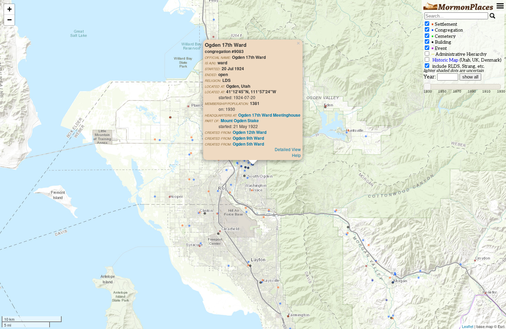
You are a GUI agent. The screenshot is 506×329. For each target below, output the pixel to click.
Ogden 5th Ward (248, 144)
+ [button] (9, 9)
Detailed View (288, 149)
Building (440, 42)
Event (438, 48)
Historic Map (445, 60)
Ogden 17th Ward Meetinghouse (269, 115)
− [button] (9, 19)
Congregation (446, 30)
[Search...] (492, 15)
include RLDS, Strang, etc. (457, 66)
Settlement (443, 24)
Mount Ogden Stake (240, 120)
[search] (456, 15)
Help (296, 155)
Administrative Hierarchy (458, 54)
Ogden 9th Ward (248, 138)
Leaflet (467, 326)
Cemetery (443, 36)
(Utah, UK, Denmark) (467, 60)
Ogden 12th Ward (249, 132)
